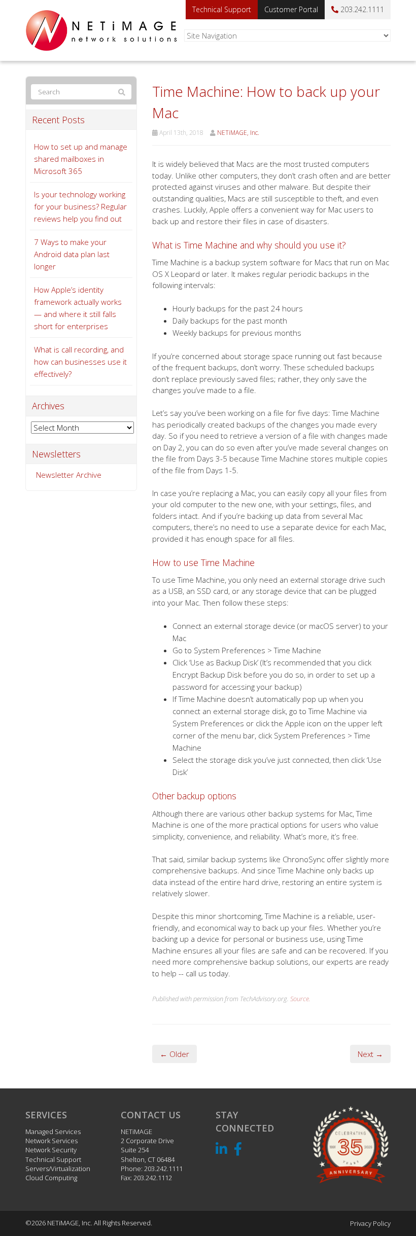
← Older (174, 1054)
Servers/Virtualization (57, 1168)
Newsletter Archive (68, 475)
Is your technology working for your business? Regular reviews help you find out (80, 206)
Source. (300, 998)
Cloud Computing (51, 1177)
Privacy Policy (370, 1223)
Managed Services (53, 1131)
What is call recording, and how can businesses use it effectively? (80, 361)
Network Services (51, 1140)
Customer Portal (291, 9)
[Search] (121, 92)
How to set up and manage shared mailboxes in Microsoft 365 (80, 159)
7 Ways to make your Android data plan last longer (72, 254)
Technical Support (221, 9)
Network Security (51, 1149)
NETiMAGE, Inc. (238, 132)
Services (46, 1115)
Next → (370, 1054)
